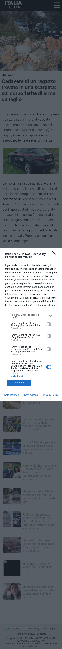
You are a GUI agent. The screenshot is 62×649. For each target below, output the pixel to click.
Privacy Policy (50, 394)
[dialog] (31, 324)
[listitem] (31, 315)
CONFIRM (19, 382)
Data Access (31, 394)
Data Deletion (11, 394)
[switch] (48, 324)
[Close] (55, 254)
